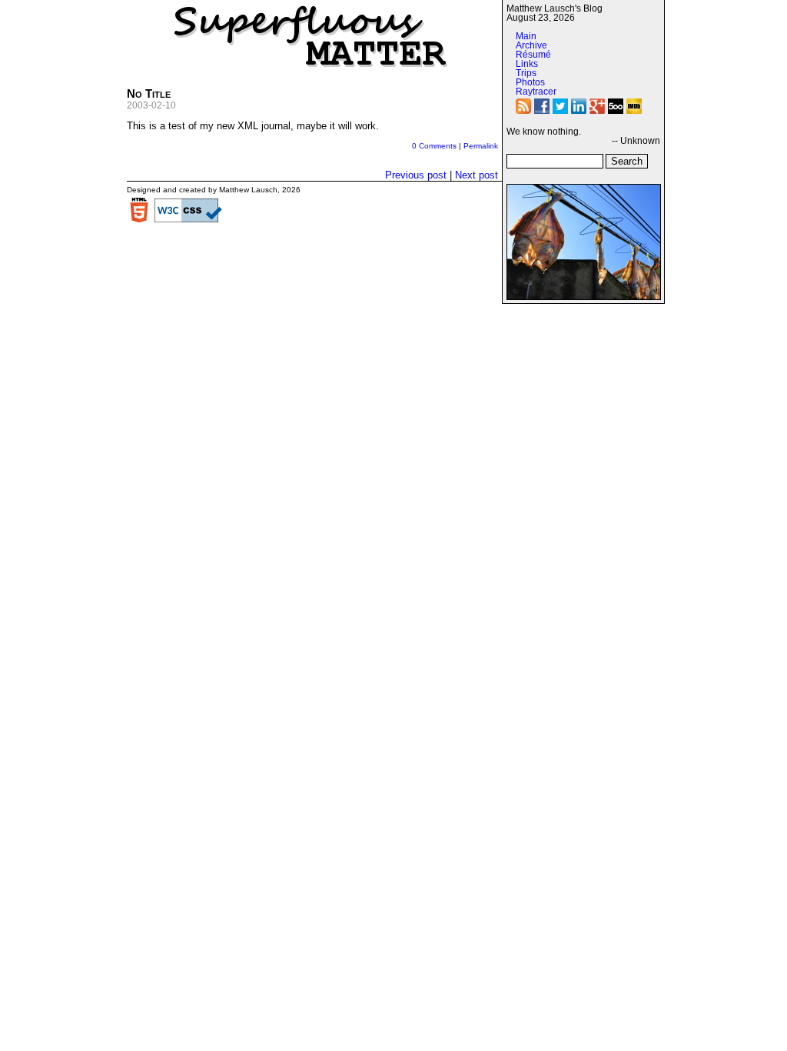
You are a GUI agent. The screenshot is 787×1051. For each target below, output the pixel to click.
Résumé (533, 54)
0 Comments (434, 146)
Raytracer (536, 91)
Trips (526, 73)
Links (527, 63)
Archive (531, 45)
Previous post (416, 175)
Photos (530, 82)
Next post (476, 175)
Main (526, 36)
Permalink (480, 146)
